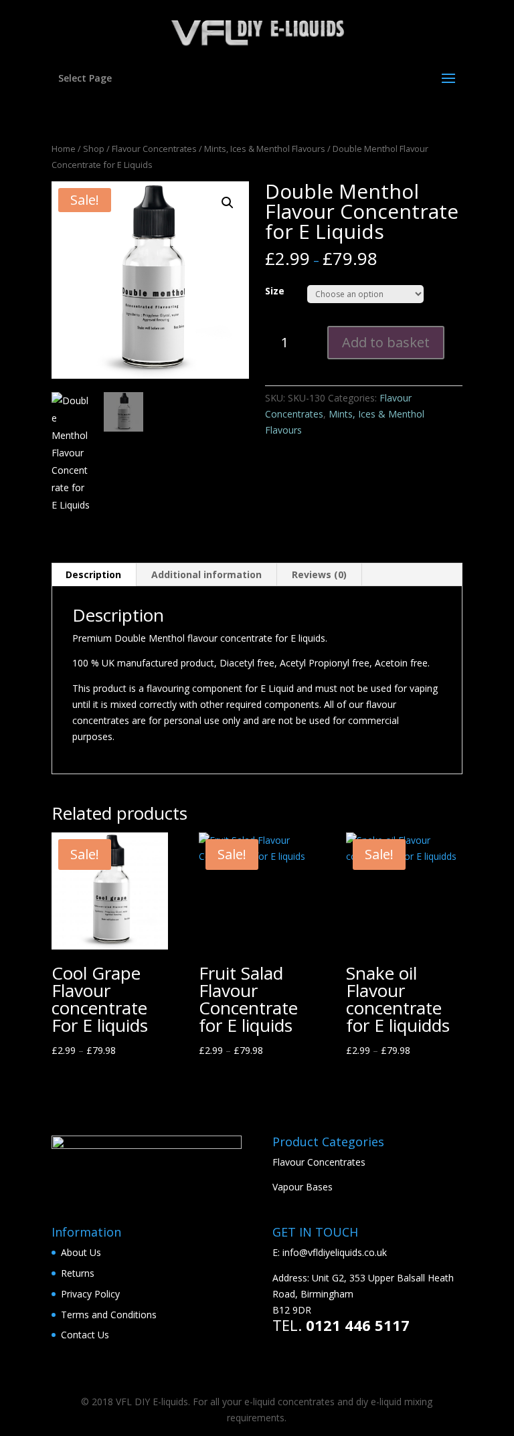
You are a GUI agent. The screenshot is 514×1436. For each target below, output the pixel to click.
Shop (93, 149)
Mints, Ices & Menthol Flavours (264, 149)
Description (93, 574)
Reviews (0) (319, 574)
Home (64, 149)
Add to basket (386, 342)
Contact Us (85, 1334)
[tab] (94, 574)
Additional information (206, 574)
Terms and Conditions (109, 1314)
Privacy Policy (90, 1293)
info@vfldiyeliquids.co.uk (334, 1252)
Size (274, 290)
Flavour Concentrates (154, 149)
